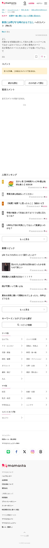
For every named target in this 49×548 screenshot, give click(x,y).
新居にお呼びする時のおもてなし (18, 22)
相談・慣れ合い (32, 372)
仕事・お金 (30, 365)
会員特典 (5, 480)
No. (4, 31)
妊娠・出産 (30, 391)
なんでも (5, 339)
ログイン (39, 3)
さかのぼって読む (36, 83)
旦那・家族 (6, 352)
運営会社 (5, 488)
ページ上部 (24, 535)
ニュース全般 (31, 339)
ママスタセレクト (7, 519)
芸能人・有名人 (32, 346)
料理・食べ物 (31, 352)
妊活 (3, 391)
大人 (3, 379)
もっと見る (24, 239)
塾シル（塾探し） (7, 527)
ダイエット (6, 365)
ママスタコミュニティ (9, 523)
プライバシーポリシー (9, 501)
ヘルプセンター (7, 476)
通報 (3, 57)
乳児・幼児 (6, 398)
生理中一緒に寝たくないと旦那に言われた (25, 16)
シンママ (29, 405)
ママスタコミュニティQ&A (10, 443)
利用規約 (5, 497)
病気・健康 (6, 359)
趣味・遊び (6, 372)
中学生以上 (6, 405)
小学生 (28, 398)
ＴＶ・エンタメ (8, 346)
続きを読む (13, 83)
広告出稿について (7, 484)
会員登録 (31, 3)
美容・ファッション (33, 359)
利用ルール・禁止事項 (9, 439)
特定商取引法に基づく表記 (10, 509)
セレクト (5, 417)
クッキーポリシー (7, 505)
